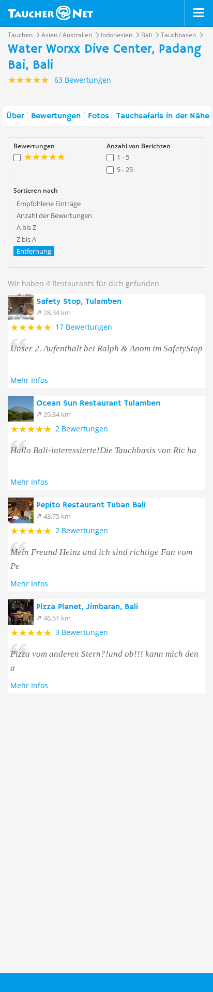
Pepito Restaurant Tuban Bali (91, 505)
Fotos (98, 116)
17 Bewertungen (83, 326)
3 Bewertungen (81, 632)
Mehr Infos (29, 380)
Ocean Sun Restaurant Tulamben (98, 403)
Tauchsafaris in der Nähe (162, 116)
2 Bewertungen (81, 428)
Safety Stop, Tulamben (78, 302)
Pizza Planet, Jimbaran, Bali (87, 607)
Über (15, 116)
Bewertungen (56, 116)
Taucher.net (50, 13)
